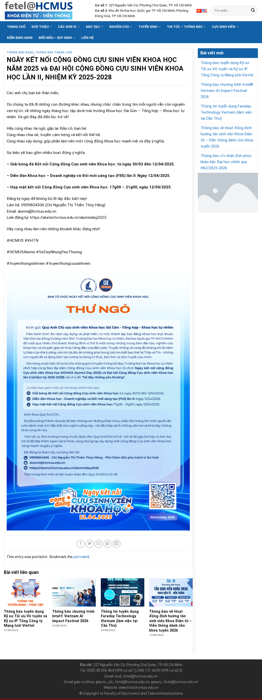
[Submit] (253, 10)
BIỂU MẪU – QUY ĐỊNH (55, 38)
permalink (81, 557)
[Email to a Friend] (98, 544)
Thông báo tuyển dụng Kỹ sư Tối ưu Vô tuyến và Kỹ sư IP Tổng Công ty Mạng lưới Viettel (227, 69)
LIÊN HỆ (87, 38)
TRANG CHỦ (16, 27)
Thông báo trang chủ (54, 52)
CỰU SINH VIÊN (223, 27)
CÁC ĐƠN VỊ (67, 27)
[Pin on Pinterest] (107, 544)
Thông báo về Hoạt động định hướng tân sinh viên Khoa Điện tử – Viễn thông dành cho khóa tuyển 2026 (227, 137)
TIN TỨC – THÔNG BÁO (184, 27)
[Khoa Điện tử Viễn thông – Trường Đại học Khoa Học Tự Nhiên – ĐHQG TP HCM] (45, 10)
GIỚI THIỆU (40, 27)
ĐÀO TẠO (93, 27)
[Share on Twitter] (89, 544)
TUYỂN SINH (147, 27)
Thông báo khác (20, 52)
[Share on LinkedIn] (116, 544)
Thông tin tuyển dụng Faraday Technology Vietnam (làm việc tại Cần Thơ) (226, 112)
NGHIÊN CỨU (119, 27)
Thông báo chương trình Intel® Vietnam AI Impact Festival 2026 (227, 90)
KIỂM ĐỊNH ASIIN (19, 38)
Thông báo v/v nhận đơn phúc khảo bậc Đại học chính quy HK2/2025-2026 (226, 161)
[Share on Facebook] (81, 544)
